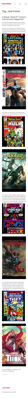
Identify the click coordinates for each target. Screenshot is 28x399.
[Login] (19, 4)
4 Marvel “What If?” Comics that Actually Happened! (14, 18)
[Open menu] (15, 4)
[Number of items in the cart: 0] (25, 4)
